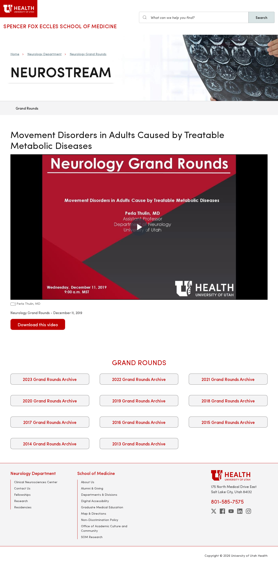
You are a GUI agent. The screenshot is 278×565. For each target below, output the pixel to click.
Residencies (22, 507)
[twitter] (213, 511)
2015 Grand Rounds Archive (228, 422)
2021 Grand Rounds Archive (228, 379)
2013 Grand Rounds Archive (138, 443)
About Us (87, 482)
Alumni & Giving (92, 488)
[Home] (18, 8)
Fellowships (22, 495)
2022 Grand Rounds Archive (139, 379)
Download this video (38, 324)
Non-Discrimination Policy (99, 520)
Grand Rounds (27, 108)
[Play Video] (139, 227)
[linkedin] (239, 511)
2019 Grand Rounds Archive (138, 401)
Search (261, 17)
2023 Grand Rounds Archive (50, 379)
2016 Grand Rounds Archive (138, 422)
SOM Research (92, 537)
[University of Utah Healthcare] (239, 475)
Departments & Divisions (99, 495)
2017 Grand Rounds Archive (49, 422)
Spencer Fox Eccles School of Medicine (60, 26)
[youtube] (231, 511)
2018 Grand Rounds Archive (228, 401)
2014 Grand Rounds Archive (49, 443)
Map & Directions (93, 513)
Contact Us (22, 488)
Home (14, 54)
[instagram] (248, 511)
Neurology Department (44, 54)
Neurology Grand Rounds (88, 54)
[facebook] (222, 511)
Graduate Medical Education (102, 507)
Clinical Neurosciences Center (35, 482)
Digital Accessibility (95, 501)
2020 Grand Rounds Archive (50, 401)
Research (21, 501)
